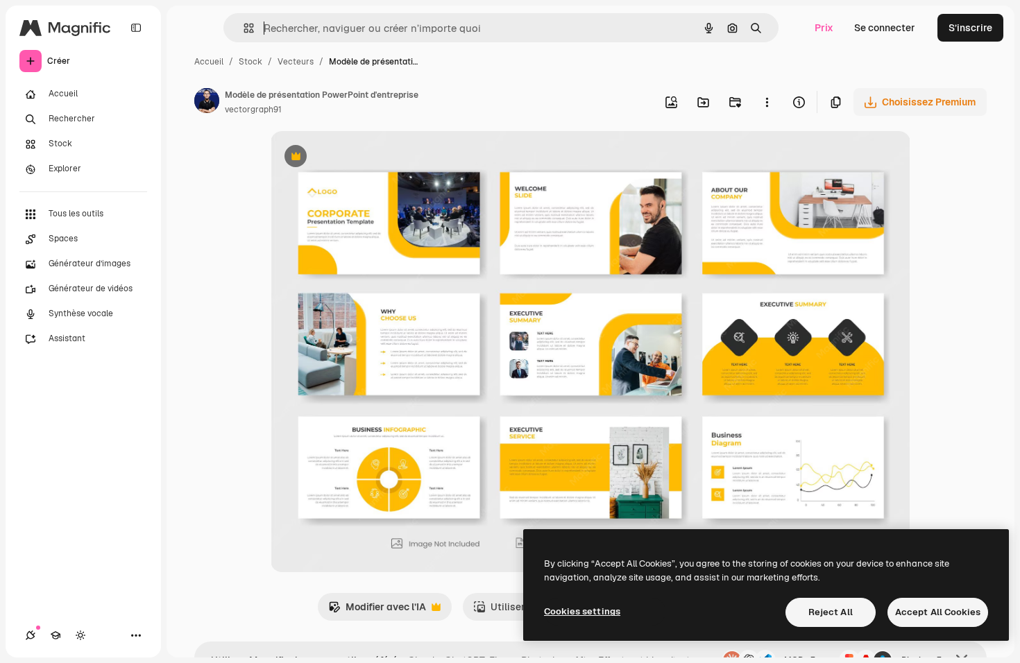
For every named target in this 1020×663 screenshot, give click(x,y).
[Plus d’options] (767, 102)
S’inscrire (970, 27)
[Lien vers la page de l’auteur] (206, 102)
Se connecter (884, 27)
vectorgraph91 (253, 109)
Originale (362, 157)
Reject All (830, 612)
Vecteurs (296, 61)
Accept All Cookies (937, 612)
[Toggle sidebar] (136, 28)
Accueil (208, 61)
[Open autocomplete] (243, 28)
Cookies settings (582, 611)
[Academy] (55, 635)
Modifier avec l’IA (377, 611)
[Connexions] (30, 635)
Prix (824, 27)
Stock (250, 61)
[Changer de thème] (80, 635)
